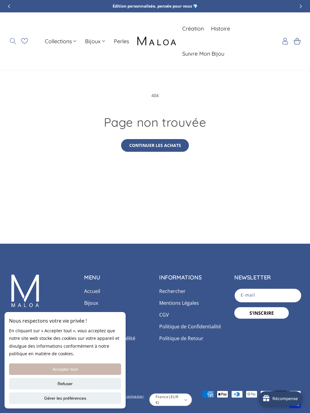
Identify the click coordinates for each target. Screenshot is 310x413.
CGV (164, 314)
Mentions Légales (179, 303)
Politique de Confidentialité (190, 326)
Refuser (65, 383)
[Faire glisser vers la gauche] (9, 6)
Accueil (92, 291)
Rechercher (172, 291)
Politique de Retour (181, 338)
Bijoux (91, 303)
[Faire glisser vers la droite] (301, 6)
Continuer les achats (155, 145)
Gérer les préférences (65, 398)
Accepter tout (65, 369)
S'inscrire (261, 313)
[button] (13, 41)
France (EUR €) (167, 399)
